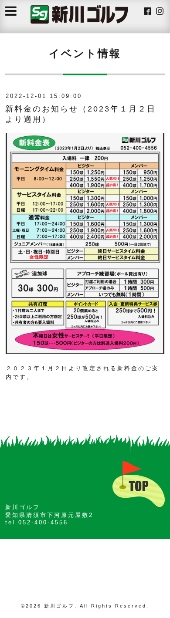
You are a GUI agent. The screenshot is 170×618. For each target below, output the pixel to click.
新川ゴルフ (59, 605)
